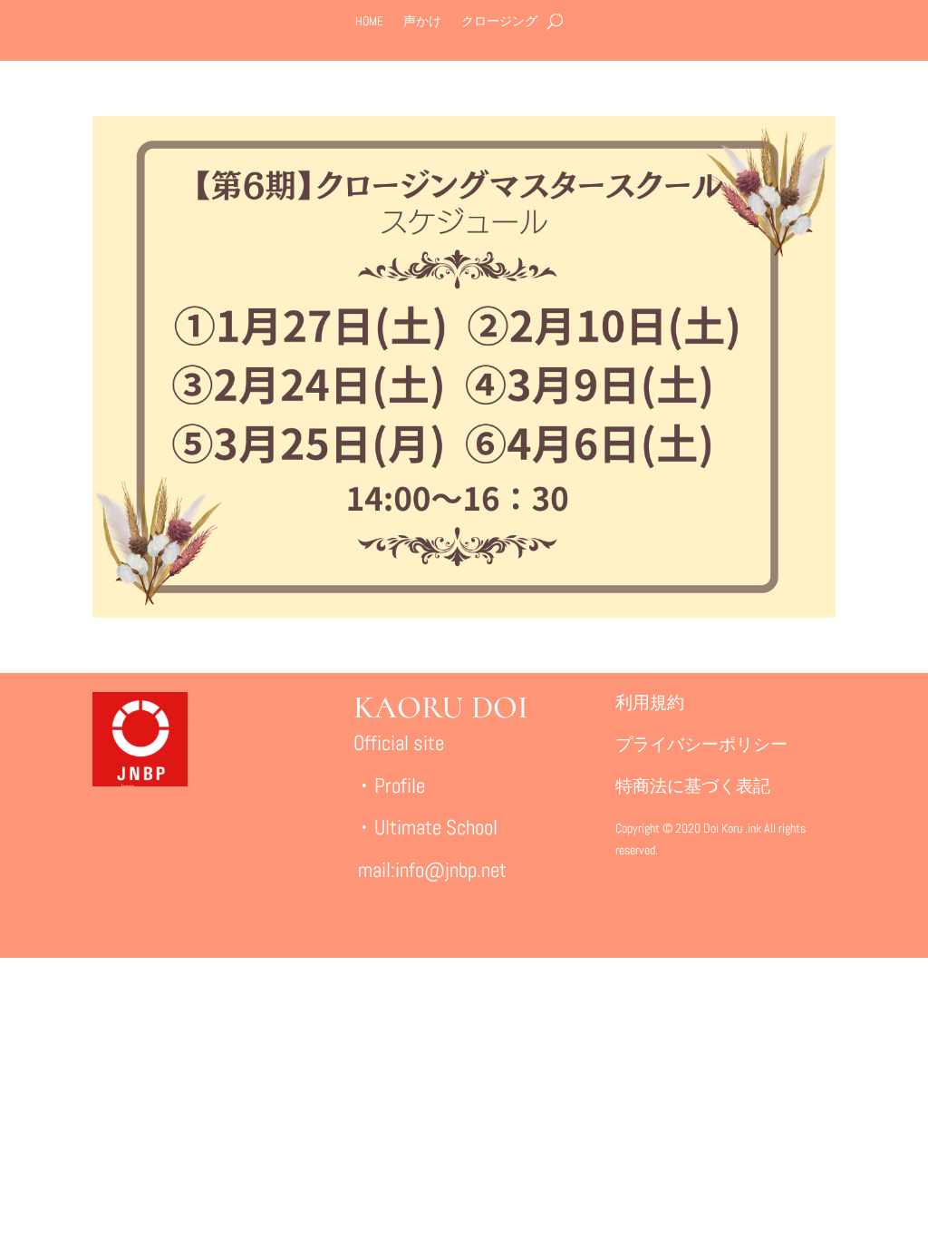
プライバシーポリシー (701, 744)
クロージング (499, 22)
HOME (369, 22)
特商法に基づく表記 (692, 786)
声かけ (422, 22)
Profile (399, 785)
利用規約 (649, 702)
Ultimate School (436, 827)
